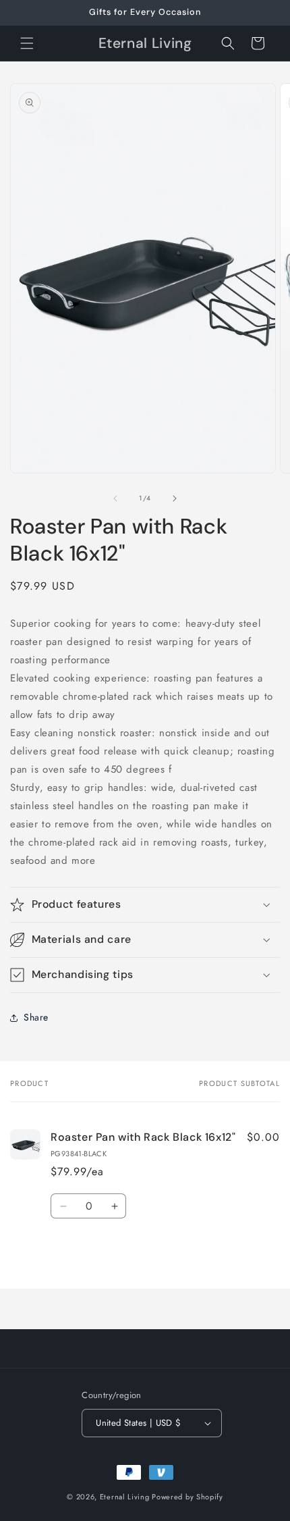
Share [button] (36, 1017)
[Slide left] (115, 498)
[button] (27, 43)
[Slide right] (175, 498)
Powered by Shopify (187, 1496)
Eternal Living (125, 1496)
